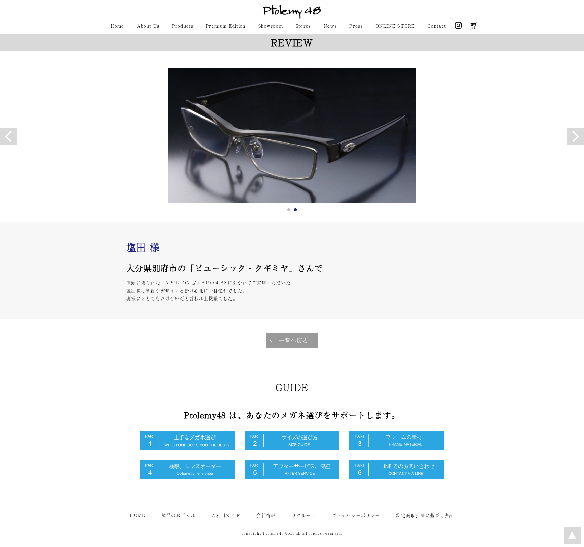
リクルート (304, 515)
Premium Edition (226, 26)
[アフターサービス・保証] (292, 477)
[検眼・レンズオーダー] (187, 477)
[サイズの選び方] (292, 448)
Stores (303, 26)
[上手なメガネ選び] (187, 448)
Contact (437, 26)
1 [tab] (288, 211)
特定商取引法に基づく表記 (425, 515)
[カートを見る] (473, 27)
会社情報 (265, 515)
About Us (148, 26)
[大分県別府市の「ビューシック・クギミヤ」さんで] (292, 135)
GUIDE (292, 387)
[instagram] (458, 27)
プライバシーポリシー (356, 515)
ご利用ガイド (225, 515)
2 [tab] (295, 211)
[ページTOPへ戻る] (572, 542)
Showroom (270, 26)
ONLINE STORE (395, 26)
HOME (137, 515)
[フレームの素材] (396, 448)
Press (356, 26)
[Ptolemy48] (292, 17)
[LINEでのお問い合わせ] (396, 477)
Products (182, 26)
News (330, 26)
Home (117, 26)
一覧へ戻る (294, 340)
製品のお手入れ (178, 515)
